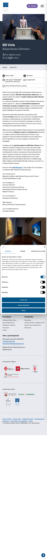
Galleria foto (13, 67)
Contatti (4, 330)
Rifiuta (23, 310)
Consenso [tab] (8, 251)
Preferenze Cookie (28, 419)
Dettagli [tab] (23, 251)
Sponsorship (27, 320)
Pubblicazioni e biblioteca (9, 325)
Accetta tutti (23, 300)
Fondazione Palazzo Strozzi (9, 320)
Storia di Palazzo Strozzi (9, 322)
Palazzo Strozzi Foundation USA (32, 325)
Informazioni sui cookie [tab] (38, 251)
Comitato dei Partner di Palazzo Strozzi (34, 322)
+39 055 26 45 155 (9, 341)
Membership (27, 327)
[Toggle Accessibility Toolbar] (43, 555)
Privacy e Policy (7, 419)
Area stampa (6, 327)
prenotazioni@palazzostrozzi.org (13, 343)
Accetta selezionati (23, 305)
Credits (31, 421)
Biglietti (33, 6)
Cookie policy (17, 419)
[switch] (42, 282)
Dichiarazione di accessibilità (18, 421)
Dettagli (5, 67)
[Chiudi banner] (44, 247)
